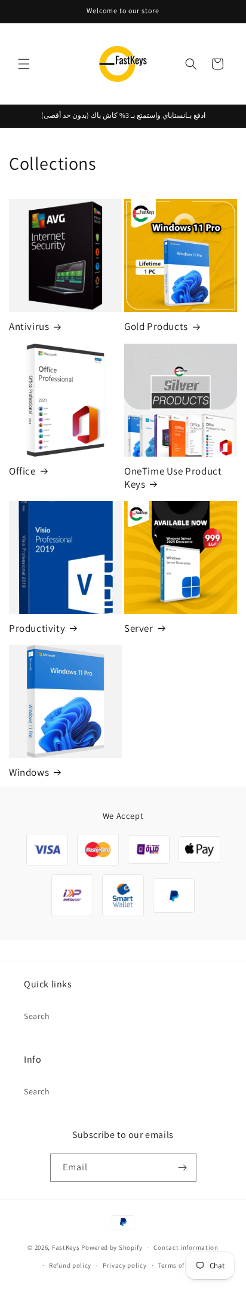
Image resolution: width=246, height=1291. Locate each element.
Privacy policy (125, 1265)
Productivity (37, 628)
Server (138, 628)
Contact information (185, 1247)
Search (37, 1016)
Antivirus (29, 326)
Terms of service (183, 1265)
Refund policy (70, 1265)
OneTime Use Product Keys (173, 477)
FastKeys (66, 1247)
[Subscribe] (183, 1168)
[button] (24, 64)
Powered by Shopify (112, 1247)
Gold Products (156, 326)
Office (22, 471)
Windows (29, 772)
